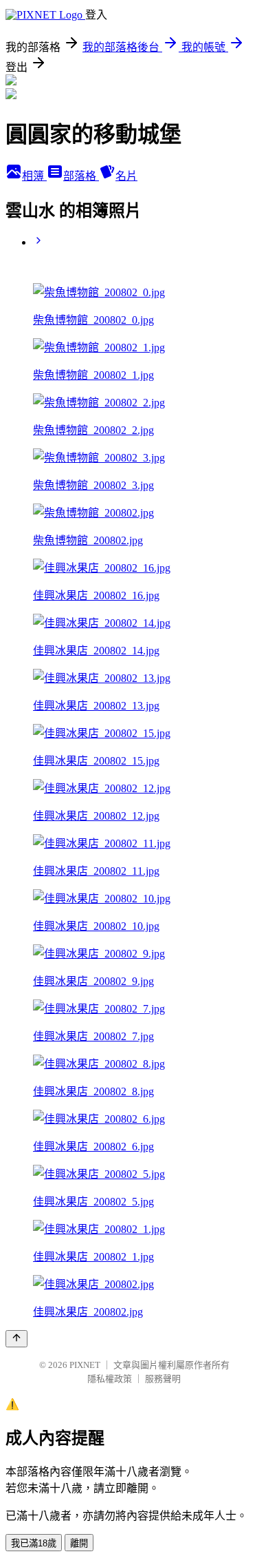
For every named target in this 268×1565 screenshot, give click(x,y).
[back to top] (16, 1338)
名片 (126, 176)
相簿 (34, 176)
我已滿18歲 (33, 1543)
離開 (79, 1543)
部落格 (81, 176)
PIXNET (84, 1365)
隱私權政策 (109, 1379)
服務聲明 (163, 1379)
